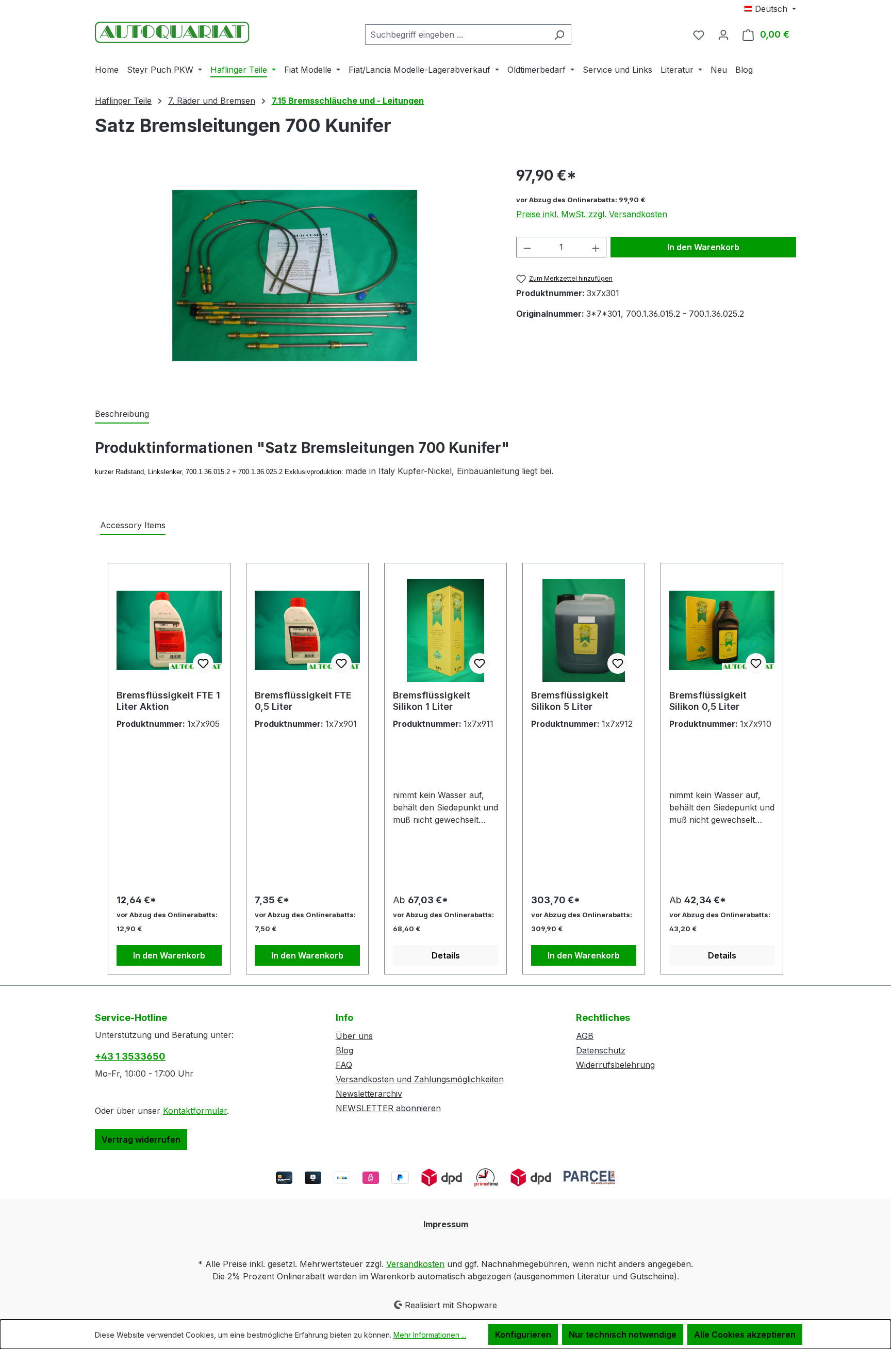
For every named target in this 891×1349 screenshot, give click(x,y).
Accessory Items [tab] (133, 525)
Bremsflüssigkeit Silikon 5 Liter (569, 701)
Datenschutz (600, 1050)
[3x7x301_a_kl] (294, 276)
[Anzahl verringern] (527, 247)
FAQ (344, 1065)
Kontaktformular (195, 1111)
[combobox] (456, 34)
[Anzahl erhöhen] (596, 247)
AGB (584, 1036)
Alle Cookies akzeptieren (745, 1334)
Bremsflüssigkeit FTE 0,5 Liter (303, 701)
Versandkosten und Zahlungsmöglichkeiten (420, 1079)
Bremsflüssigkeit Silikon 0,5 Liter (708, 701)
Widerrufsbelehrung (615, 1065)
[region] (295, 275)
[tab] (122, 414)
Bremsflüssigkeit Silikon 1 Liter (431, 701)
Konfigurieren (523, 1334)
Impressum (445, 1224)
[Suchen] (559, 34)
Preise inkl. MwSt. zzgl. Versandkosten (591, 214)
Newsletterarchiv (369, 1093)
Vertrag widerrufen (141, 1139)
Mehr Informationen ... (429, 1334)
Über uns (354, 1036)
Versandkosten (415, 1264)
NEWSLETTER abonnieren (388, 1108)
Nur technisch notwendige (622, 1334)
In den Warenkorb (703, 247)
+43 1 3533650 (130, 1056)
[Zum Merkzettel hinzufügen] (203, 663)
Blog (344, 1050)
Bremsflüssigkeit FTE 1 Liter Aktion (168, 701)
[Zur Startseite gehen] (172, 32)
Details (446, 955)
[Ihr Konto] (723, 34)
